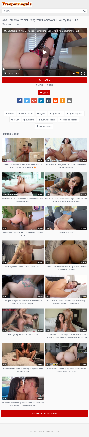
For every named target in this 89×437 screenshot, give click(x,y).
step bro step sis (45, 126)
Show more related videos (44, 413)
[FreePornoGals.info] (17, 4)
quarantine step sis (48, 119)
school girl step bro (69, 119)
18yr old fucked (27, 113)
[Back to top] (85, 432)
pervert (16, 119)
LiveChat (45, 80)
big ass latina (57, 113)
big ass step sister (76, 113)
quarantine (29, 119)
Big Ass (11, 113)
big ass (42, 113)
